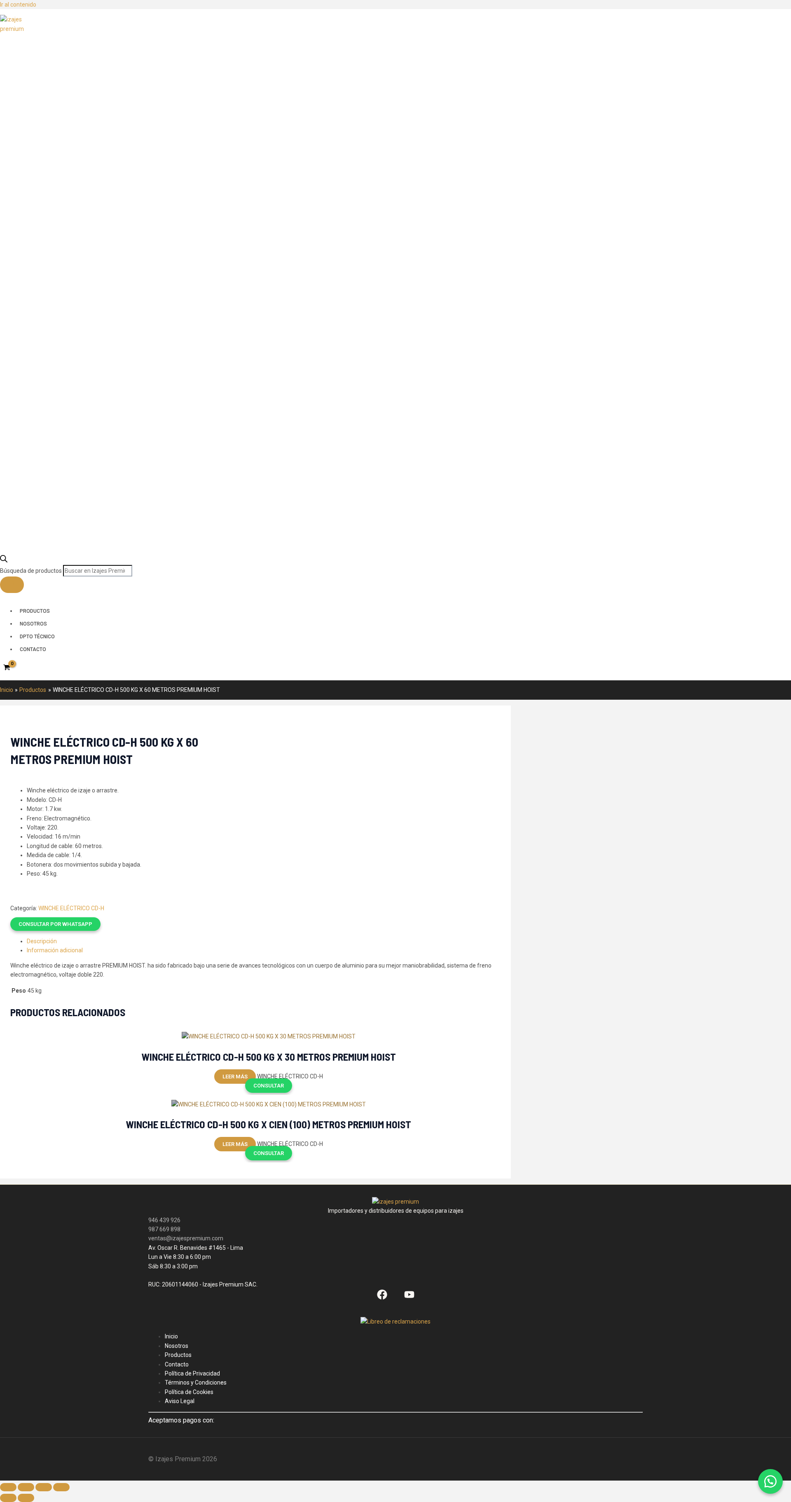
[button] (123, 924)
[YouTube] (409, 1297)
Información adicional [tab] (55, 950)
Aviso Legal (179, 1401)
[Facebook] (382, 1297)
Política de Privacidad (192, 1373)
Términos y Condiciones (196, 1382)
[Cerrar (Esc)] (61, 1487)
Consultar (268, 1086)
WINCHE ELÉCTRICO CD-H (71, 908)
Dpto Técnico (37, 637)
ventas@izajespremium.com (185, 1238)
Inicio (171, 1336)
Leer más (235, 1076)
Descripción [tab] (42, 941)
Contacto (177, 1364)
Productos (178, 1355)
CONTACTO (33, 649)
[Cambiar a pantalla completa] (26, 1487)
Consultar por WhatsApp (55, 924)
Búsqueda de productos (31, 570)
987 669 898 (164, 1229)
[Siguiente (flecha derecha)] (26, 1498)
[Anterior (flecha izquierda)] (8, 1498)
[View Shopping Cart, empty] (6, 667)
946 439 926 (164, 1220)
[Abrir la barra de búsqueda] (3, 560)
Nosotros (33, 624)
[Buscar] (12, 584)
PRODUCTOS (35, 611)
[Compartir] (43, 1487)
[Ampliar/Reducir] (8, 1487)
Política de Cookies (189, 1392)
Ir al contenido (18, 4)
